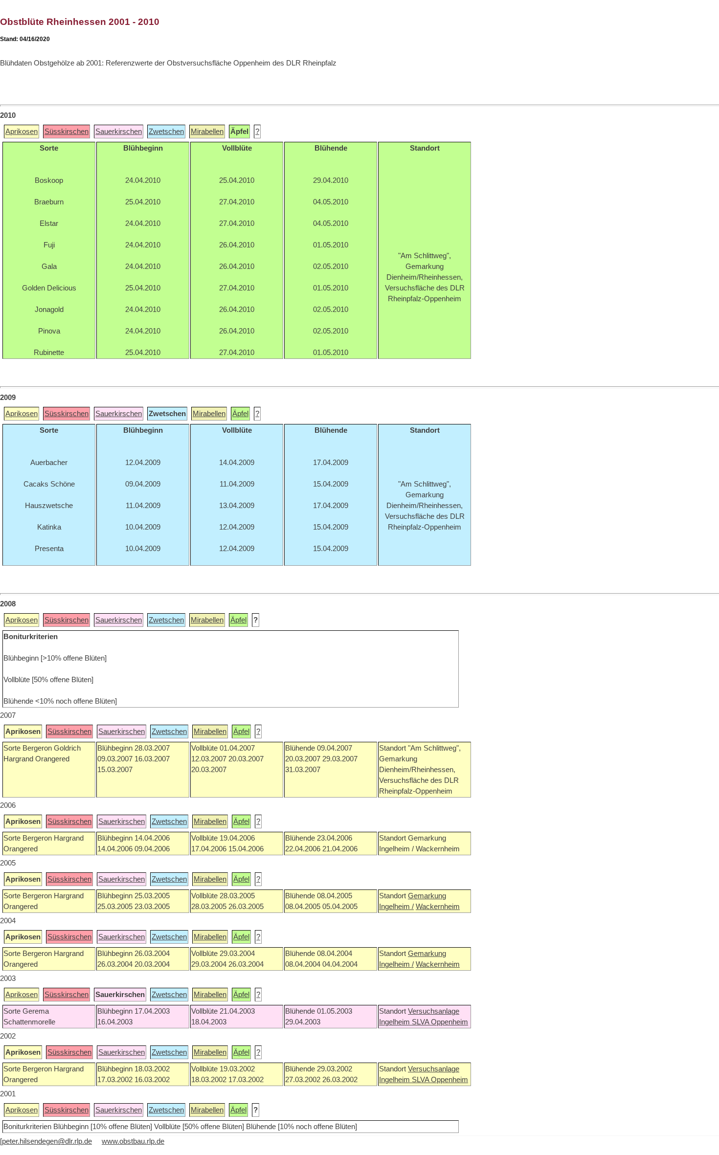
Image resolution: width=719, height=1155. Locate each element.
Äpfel (240, 414)
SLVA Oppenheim (440, 1022)
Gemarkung (427, 896)
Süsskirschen (67, 131)
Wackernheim (438, 907)
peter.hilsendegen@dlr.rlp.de (47, 1141)
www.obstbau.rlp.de (133, 1141)
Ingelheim (395, 1022)
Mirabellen (207, 131)
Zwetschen (166, 131)
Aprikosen (21, 131)
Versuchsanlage (433, 1011)
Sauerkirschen (118, 131)
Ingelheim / (396, 907)
